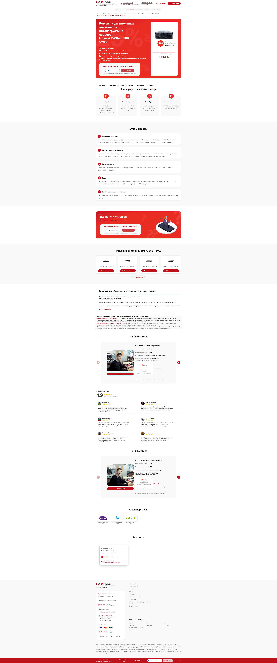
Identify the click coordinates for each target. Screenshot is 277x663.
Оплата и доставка (134, 586)
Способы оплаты (133, 606)
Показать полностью (105, 309)
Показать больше (138, 277)
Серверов (166, 623)
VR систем (166, 625)
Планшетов (149, 625)
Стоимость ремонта (134, 583)
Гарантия (130, 85)
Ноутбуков (149, 623)
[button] (178, 362)
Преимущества (101, 85)
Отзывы (159, 9)
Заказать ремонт (107, 270)
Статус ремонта (162, 3)
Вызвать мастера (121, 374)
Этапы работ (113, 85)
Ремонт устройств (129, 9)
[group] (103, 519)
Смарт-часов (132, 630)
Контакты (153, 9)
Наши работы (140, 85)
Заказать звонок (175, 3)
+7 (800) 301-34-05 (147, 3)
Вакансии (146, 9)
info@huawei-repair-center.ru (108, 600)
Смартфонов (132, 623)
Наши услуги (132, 599)
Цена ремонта (138, 9)
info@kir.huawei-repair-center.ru (112, 557)
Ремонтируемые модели (135, 596)
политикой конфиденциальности (130, 73)
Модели (122, 85)
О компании (119, 9)
